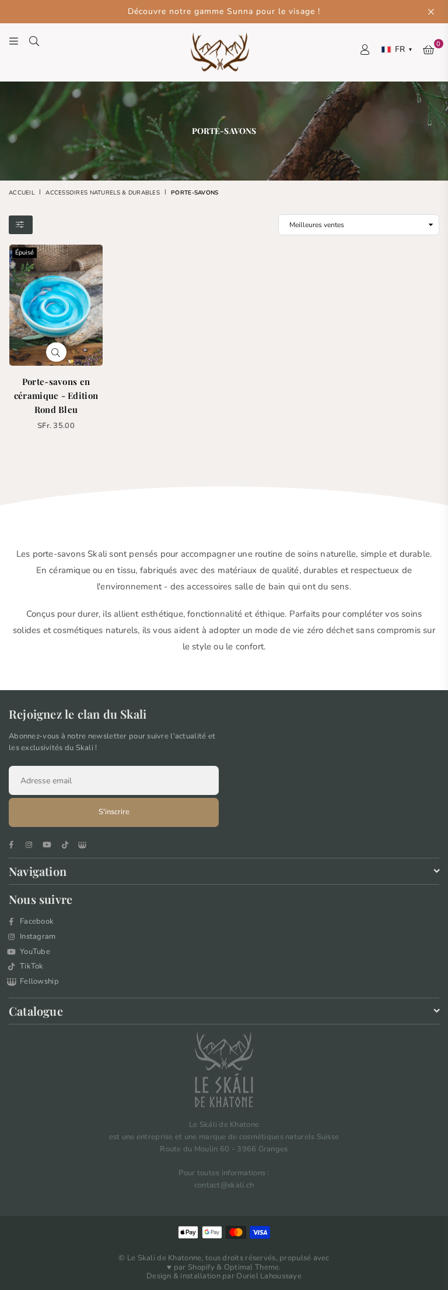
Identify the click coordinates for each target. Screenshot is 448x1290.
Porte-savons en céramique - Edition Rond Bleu (56, 395)
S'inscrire (114, 812)
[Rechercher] (34, 41)
